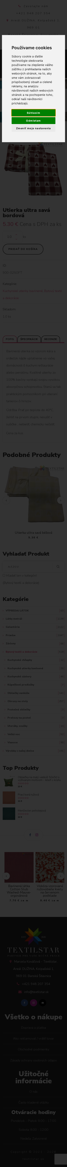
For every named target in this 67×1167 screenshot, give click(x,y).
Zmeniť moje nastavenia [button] (33, 128)
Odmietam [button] (33, 120)
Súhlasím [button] (33, 112)
